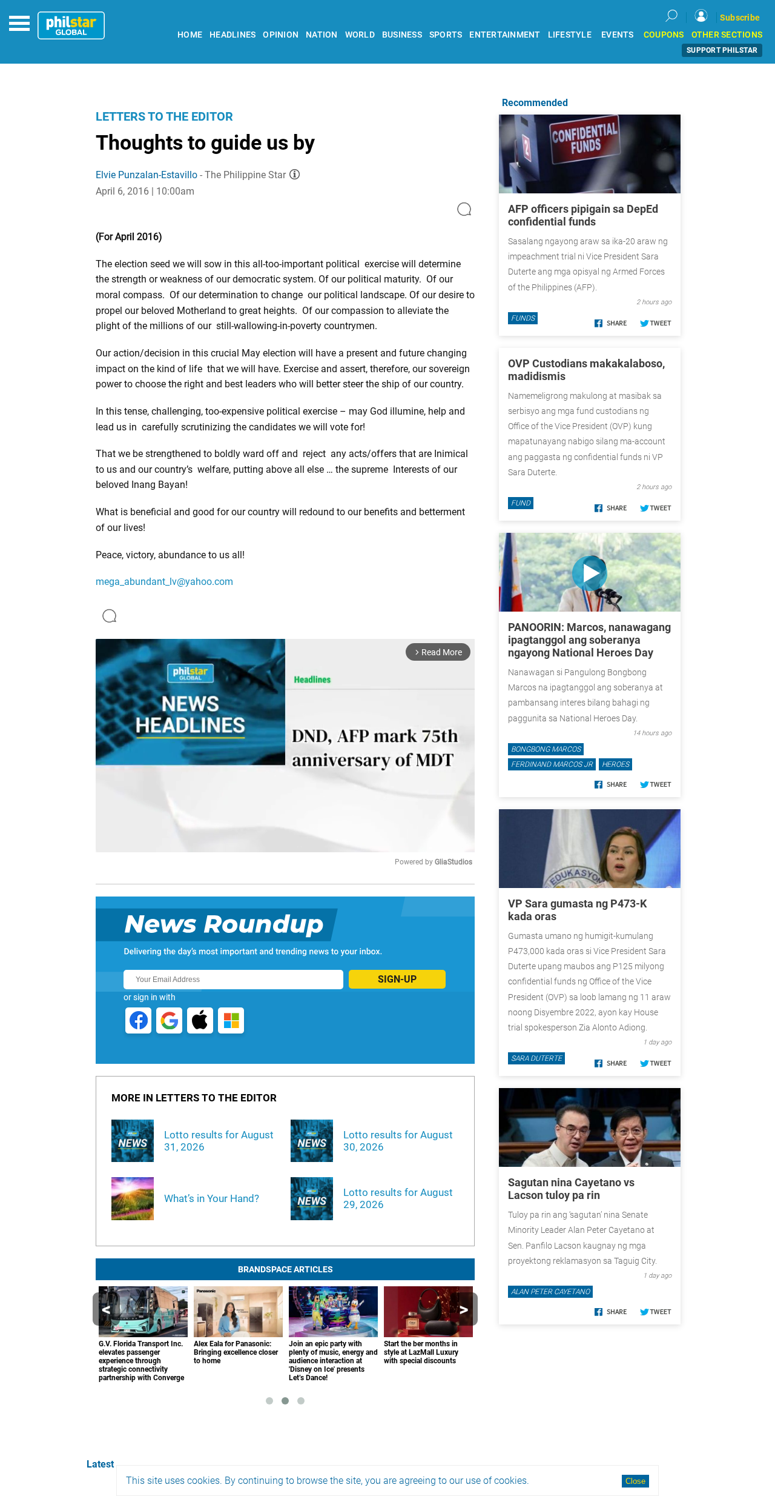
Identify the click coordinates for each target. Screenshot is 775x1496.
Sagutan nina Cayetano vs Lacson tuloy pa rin (571, 1188)
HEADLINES (232, 35)
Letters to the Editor (164, 116)
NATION (322, 35)
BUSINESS (402, 35)
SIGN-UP (397, 979)
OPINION (280, 35)
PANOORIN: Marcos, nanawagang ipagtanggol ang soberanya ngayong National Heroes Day (589, 640)
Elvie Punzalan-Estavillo (146, 175)
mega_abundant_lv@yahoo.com (164, 581)
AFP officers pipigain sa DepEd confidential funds (583, 215)
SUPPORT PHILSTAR (722, 50)
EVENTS (617, 35)
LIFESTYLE (570, 35)
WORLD (360, 35)
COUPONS (664, 35)
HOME (189, 35)
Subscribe (740, 17)
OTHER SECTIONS (727, 35)
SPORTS (446, 35)
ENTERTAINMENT (504, 35)
